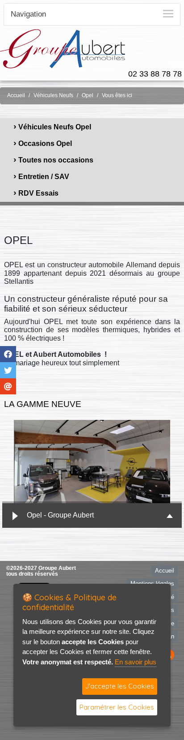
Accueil (16, 95)
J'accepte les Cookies (119, 686)
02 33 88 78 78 (155, 73)
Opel (87, 95)
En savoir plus (135, 662)
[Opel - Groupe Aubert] (92, 461)
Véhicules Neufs (53, 95)
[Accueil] (62, 48)
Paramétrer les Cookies (116, 707)
